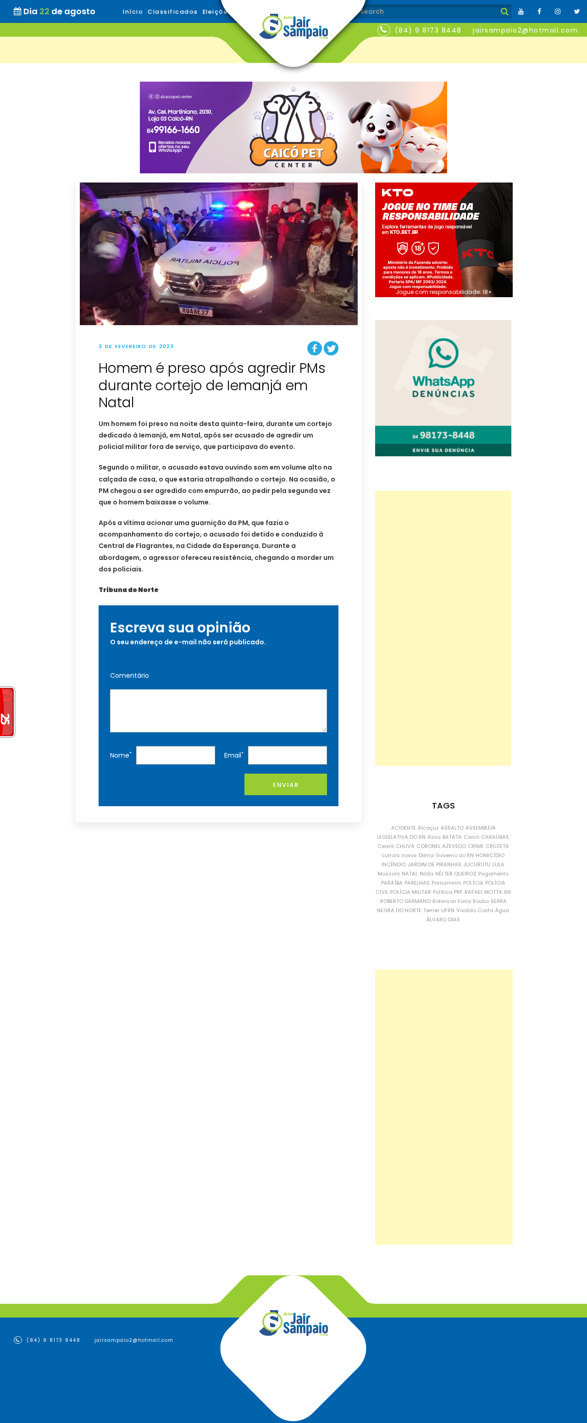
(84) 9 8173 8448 (428, 30)
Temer (431, 910)
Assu (434, 837)
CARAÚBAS (495, 837)
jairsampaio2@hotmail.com (525, 30)
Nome (121, 755)
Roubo (481, 901)
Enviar (286, 785)
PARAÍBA (392, 882)
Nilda (426, 873)
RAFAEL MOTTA (483, 892)
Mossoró (388, 873)
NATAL (410, 873)
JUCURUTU (477, 864)
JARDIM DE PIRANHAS (434, 864)
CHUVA (405, 846)
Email (234, 755)
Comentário (129, 675)
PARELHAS (417, 882)
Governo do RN (455, 855)
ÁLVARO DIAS (443, 919)
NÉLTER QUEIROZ (455, 873)
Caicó (471, 837)
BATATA (452, 837)
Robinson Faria (451, 901)
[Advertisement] (443, 628)
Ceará (385, 846)
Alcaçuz (428, 827)
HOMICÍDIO (490, 855)
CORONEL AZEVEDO (441, 846)
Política (442, 892)
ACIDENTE (403, 827)
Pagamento (493, 873)
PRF (458, 892)
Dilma (426, 855)
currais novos (399, 855)
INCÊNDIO (394, 864)
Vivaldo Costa (474, 910)
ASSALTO (452, 827)
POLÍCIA (473, 882)
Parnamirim (446, 882)
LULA (498, 864)
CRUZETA (497, 846)
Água (502, 910)
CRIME (476, 846)
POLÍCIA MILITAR (410, 892)
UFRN (447, 910)
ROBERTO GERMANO (405, 901)
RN (507, 892)
